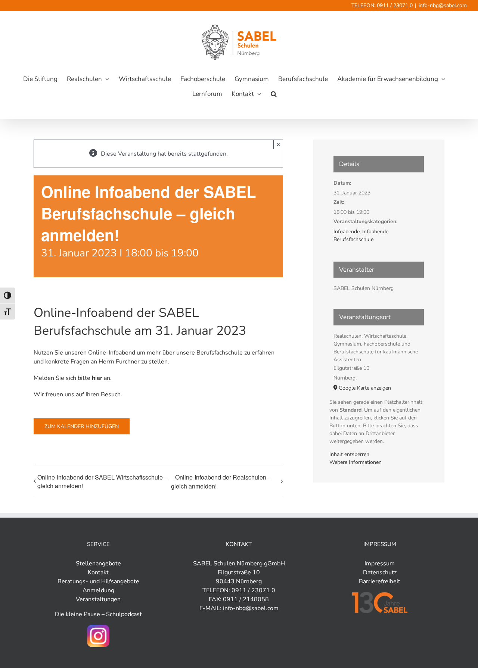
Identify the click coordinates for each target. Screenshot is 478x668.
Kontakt (98, 572)
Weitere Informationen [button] (355, 462)
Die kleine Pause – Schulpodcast (98, 614)
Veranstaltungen (98, 599)
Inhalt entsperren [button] (349, 454)
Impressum (379, 563)
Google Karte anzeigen (365, 387)
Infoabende (346, 231)
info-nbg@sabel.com (443, 5)
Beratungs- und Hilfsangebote (98, 581)
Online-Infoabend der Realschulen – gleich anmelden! (221, 481)
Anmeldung (98, 590)
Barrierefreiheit (379, 581)
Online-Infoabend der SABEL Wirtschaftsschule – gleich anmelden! (102, 481)
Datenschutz (380, 572)
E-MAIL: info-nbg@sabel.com (239, 608)
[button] (274, 94)
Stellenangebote (98, 563)
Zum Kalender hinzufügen (81, 426)
